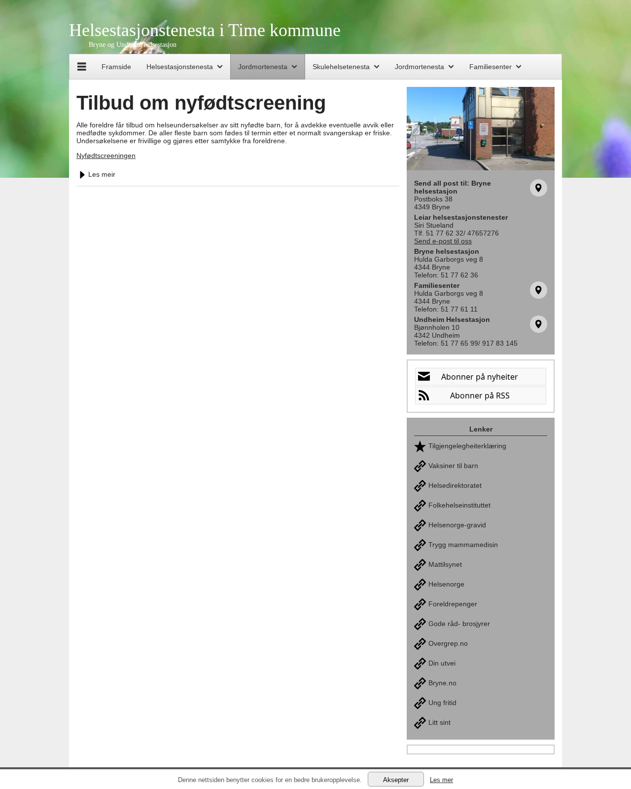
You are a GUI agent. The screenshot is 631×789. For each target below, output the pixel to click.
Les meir (101, 174)
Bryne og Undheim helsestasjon (132, 44)
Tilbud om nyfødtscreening (201, 103)
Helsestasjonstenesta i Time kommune (205, 30)
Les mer (441, 780)
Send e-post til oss (443, 241)
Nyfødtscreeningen (106, 155)
